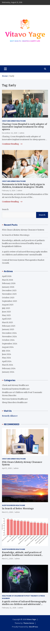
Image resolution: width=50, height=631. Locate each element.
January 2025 (8, 329)
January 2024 (8, 372)
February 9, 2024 (8, 190)
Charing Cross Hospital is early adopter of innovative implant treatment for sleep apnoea (24, 127)
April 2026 (6, 276)
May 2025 (6, 315)
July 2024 (6, 351)
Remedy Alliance (9, 416)
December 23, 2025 (9, 133)
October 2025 (8, 297)
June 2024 (6, 354)
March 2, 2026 (7, 558)
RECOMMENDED (11, 424)
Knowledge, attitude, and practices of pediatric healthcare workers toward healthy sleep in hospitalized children (23, 243)
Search (5, 209)
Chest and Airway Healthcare (14, 121)
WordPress (33, 626)
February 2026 (8, 283)
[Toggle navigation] (5, 68)
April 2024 (6, 361)
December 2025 (9, 290)
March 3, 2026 (7, 512)
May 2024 (6, 358)
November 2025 (9, 294)
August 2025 (7, 304)
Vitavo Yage (13, 57)
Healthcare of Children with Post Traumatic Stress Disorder (23, 597)
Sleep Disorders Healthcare (14, 402)
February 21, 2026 (9, 607)
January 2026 (8, 287)
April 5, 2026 (7, 468)
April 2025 (6, 319)
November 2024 (9, 336)
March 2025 (7, 322)
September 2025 (9, 301)
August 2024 (8, 347)
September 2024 (9, 343)
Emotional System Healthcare (15, 389)
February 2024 (8, 368)
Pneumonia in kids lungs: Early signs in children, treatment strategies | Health (23, 185)
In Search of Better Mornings (15, 235)
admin (21, 133)
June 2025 (6, 311)
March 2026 (7, 280)
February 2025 (8, 326)
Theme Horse (28, 623)
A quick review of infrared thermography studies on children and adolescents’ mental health (24, 604)
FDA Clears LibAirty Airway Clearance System (23, 230)
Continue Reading (10, 144)
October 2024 (8, 340)
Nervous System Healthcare (15, 399)
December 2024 (9, 333)
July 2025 (6, 308)
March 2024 (7, 365)
